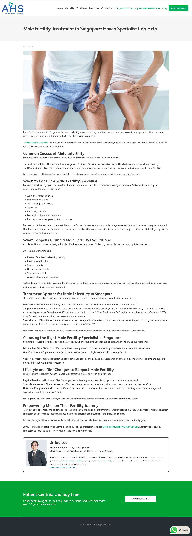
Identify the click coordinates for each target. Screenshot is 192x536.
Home (60, 8)
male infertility (78, 461)
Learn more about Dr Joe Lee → (63, 467)
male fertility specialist (36, 142)
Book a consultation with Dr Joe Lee (120, 426)
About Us (69, 8)
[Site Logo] (13, 8)
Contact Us (106, 8)
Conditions (81, 8)
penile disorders (66, 461)
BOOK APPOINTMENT (178, 8)
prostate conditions (107, 461)
